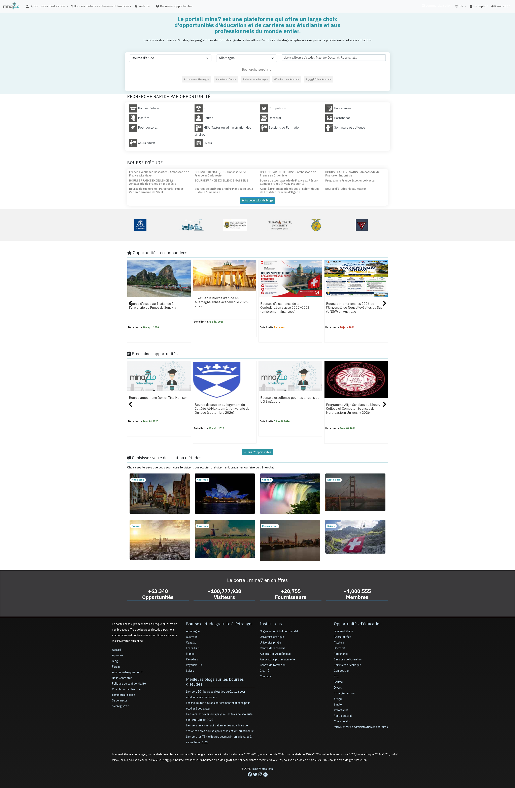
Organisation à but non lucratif (279, 631)
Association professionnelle (277, 659)
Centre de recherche (272, 648)
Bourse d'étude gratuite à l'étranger (219, 624)
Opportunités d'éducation (358, 624)
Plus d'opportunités (258, 452)
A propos (117, 655)
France (190, 654)
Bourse (338, 682)
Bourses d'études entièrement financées (102, 6)
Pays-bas (192, 659)
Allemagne (193, 631)
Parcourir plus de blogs (258, 200)
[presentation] (130, 304)
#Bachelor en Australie (286, 79)
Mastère (339, 643)
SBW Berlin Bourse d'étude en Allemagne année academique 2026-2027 (222, 302)
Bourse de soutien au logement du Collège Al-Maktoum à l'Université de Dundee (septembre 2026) (222, 408)
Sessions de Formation (348, 659)
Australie (192, 637)
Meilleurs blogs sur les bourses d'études (215, 681)
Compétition (341, 671)
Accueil (116, 650)
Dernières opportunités (176, 6)
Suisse (190, 671)
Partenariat (341, 654)
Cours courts (342, 721)
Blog (115, 661)
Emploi (338, 704)
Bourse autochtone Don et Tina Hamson (158, 397)
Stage (338, 699)
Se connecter (120, 700)
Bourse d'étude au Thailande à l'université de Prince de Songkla (152, 305)
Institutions (271, 624)
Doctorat (339, 648)
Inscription (480, 6)
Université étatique (272, 637)
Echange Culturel (344, 693)
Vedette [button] (144, 6)
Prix (336, 676)
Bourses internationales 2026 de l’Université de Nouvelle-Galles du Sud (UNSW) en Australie (354, 307)
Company (266, 676)
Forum (116, 667)
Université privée (270, 643)
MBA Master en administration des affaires (361, 727)
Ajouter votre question (126, 672)
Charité (264, 671)
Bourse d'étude (343, 631)
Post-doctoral (343, 716)
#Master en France (226, 79)
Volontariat (341, 710)
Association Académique (275, 654)
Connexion (502, 6)
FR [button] (461, 6)
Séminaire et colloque (347, 665)
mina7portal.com (263, 769)
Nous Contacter (122, 678)
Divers (338, 688)
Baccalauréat (342, 637)
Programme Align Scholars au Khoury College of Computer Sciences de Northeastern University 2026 (353, 408)
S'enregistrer (120, 706)
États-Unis (193, 648)
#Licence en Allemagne (196, 79)
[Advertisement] (257, 779)
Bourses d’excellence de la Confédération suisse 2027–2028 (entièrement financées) (285, 307)
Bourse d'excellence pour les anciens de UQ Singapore (289, 399)
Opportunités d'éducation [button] (47, 6)
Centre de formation (272, 665)
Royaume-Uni (194, 665)
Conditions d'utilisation (126, 689)
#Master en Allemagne (255, 79)
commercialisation (438, 5)
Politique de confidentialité (129, 684)
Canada (191, 643)
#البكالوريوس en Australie (318, 79)
